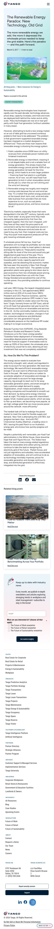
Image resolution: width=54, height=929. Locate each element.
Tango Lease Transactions (15, 697)
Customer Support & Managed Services (21, 763)
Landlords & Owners (13, 791)
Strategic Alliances (13, 750)
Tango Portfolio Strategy (15, 686)
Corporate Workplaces (14, 780)
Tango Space (10, 716)
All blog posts (9, 87)
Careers (8, 853)
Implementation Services (15, 767)
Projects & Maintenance (15, 665)
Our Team (9, 846)
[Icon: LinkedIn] (20, 902)
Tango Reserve (11, 720)
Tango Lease (10, 693)
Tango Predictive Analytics (16, 682)
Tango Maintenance (13, 705)
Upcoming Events (12, 812)
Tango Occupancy (12, 712)
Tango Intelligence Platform (16, 733)
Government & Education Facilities (19, 787)
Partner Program (12, 754)
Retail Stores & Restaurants (16, 784)
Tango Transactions (13, 690)
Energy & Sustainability (14, 669)
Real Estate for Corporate (15, 657)
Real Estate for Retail (14, 661)
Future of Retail (11, 825)
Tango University (12, 770)
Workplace (9, 673)
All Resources (10, 801)
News (7, 849)
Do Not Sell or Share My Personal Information (22, 922)
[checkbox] (26, 628)
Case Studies (10, 808)
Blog (7, 804)
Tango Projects (11, 701)
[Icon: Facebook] (25, 902)
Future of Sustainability (14, 829)
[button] (20, 479)
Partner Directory (12, 746)
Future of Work (11, 821)
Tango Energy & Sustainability (17, 708)
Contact (8, 838)
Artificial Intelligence (13, 737)
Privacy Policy (9, 925)
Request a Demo (12, 842)
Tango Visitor (10, 724)
